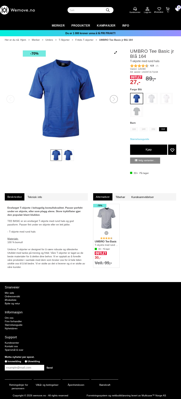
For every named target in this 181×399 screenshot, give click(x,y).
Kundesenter (12, 342)
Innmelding (14, 361)
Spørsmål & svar (14, 349)
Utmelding (34, 361)
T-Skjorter (64, 39)
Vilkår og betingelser (47, 384)
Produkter (80, 25)
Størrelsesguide (13, 324)
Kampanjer (106, 25)
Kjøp (149, 149)
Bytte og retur (12, 303)
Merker (58, 25)
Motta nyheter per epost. (19, 356)
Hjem (23, 39)
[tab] (14, 196)
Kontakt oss (11, 346)
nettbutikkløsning (121, 395)
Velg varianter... (147, 160)
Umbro (49, 39)
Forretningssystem (97, 395)
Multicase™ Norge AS (154, 395)
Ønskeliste (10, 299)
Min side (9, 292)
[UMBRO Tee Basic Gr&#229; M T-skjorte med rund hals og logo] (106, 217)
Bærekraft (104, 384)
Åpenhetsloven (76, 384)
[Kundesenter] (135, 9)
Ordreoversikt (12, 296)
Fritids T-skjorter (84, 39)
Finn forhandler (13, 321)
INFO (125, 25)
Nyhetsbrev (11, 328)
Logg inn (147, 9)
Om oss (9, 317)
